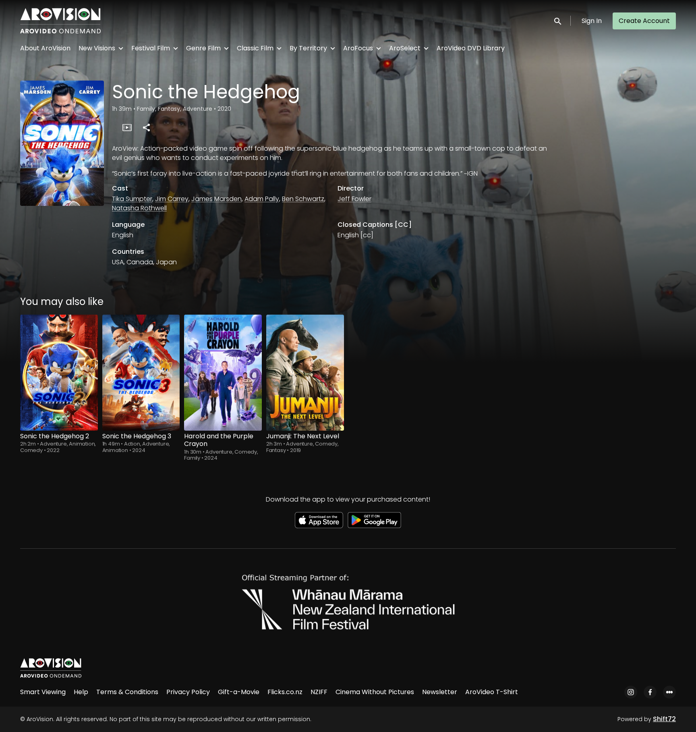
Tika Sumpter (132, 198)
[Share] (146, 127)
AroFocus (358, 48)
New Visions (97, 48)
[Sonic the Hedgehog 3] (141, 373)
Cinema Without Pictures (375, 692)
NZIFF (319, 692)
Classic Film (255, 48)
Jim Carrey (171, 198)
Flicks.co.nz (284, 692)
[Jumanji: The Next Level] (305, 373)
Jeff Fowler (354, 198)
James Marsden (216, 198)
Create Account (644, 20)
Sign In (592, 20)
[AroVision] (50, 668)
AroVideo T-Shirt (491, 692)
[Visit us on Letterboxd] (669, 692)
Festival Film (150, 48)
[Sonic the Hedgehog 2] (59, 373)
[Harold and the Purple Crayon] (223, 373)
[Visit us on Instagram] (630, 692)
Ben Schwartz (303, 198)
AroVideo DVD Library (471, 48)
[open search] (558, 20)
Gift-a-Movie (238, 692)
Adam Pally (261, 198)
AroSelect (404, 48)
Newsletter (439, 692)
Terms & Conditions (127, 692)
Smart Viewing (43, 692)
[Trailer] (126, 127)
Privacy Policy (188, 692)
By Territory (308, 48)
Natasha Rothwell (139, 208)
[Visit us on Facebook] (650, 692)
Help (81, 692)
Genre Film (203, 48)
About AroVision (45, 48)
